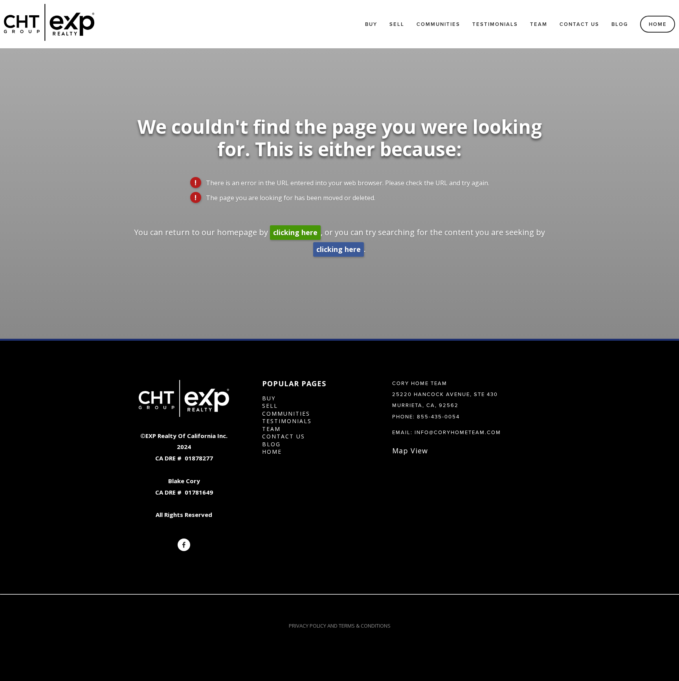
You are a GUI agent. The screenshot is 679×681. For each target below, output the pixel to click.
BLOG (271, 444)
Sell (396, 24)
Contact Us (579, 24)
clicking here (295, 232)
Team (538, 24)
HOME (272, 451)
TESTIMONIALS (287, 421)
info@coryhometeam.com (458, 432)
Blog (619, 24)
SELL (270, 405)
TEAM (271, 429)
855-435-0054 (438, 416)
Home (658, 24)
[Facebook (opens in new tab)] (184, 545)
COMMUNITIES (286, 413)
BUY (268, 398)
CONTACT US (283, 436)
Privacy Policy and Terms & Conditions (340, 625)
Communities (438, 24)
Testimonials (495, 24)
